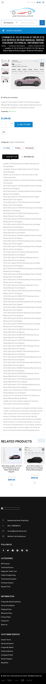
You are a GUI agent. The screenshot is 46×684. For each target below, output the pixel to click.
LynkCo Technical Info (36, 46)
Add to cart (25, 125)
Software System (7, 583)
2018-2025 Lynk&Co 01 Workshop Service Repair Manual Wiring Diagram (34, 468)
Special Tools (5, 586)
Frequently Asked (7, 647)
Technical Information (17, 46)
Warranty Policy (6, 613)
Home (3, 46)
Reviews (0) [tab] (28, 157)
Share (18, 148)
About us (4, 624)
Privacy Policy (6, 617)
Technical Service (7, 567)
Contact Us (5, 621)
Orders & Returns (7, 651)
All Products (5, 564)
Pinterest (30, 148)
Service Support (6, 659)
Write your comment (10, 97)
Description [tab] (11, 157)
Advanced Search (7, 643)
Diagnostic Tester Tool (9, 571)
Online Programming (8, 575)
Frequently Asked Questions (11, 602)
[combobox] (10, 22)
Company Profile (7, 655)
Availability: (4, 111)
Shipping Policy (6, 609)
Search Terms (6, 640)
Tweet (7, 148)
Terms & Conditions (8, 605)
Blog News (4, 663)
